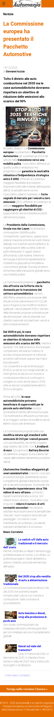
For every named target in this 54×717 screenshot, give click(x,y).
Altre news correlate (17, 675)
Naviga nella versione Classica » (27, 689)
